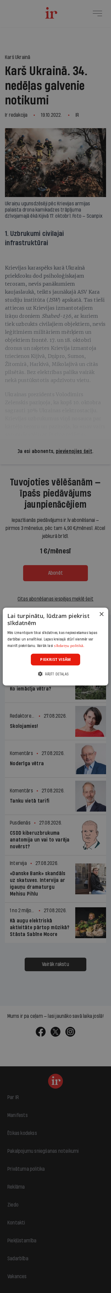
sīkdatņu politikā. (69, 645)
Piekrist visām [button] (55, 659)
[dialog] (55, 646)
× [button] (101, 614)
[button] (55, 674)
